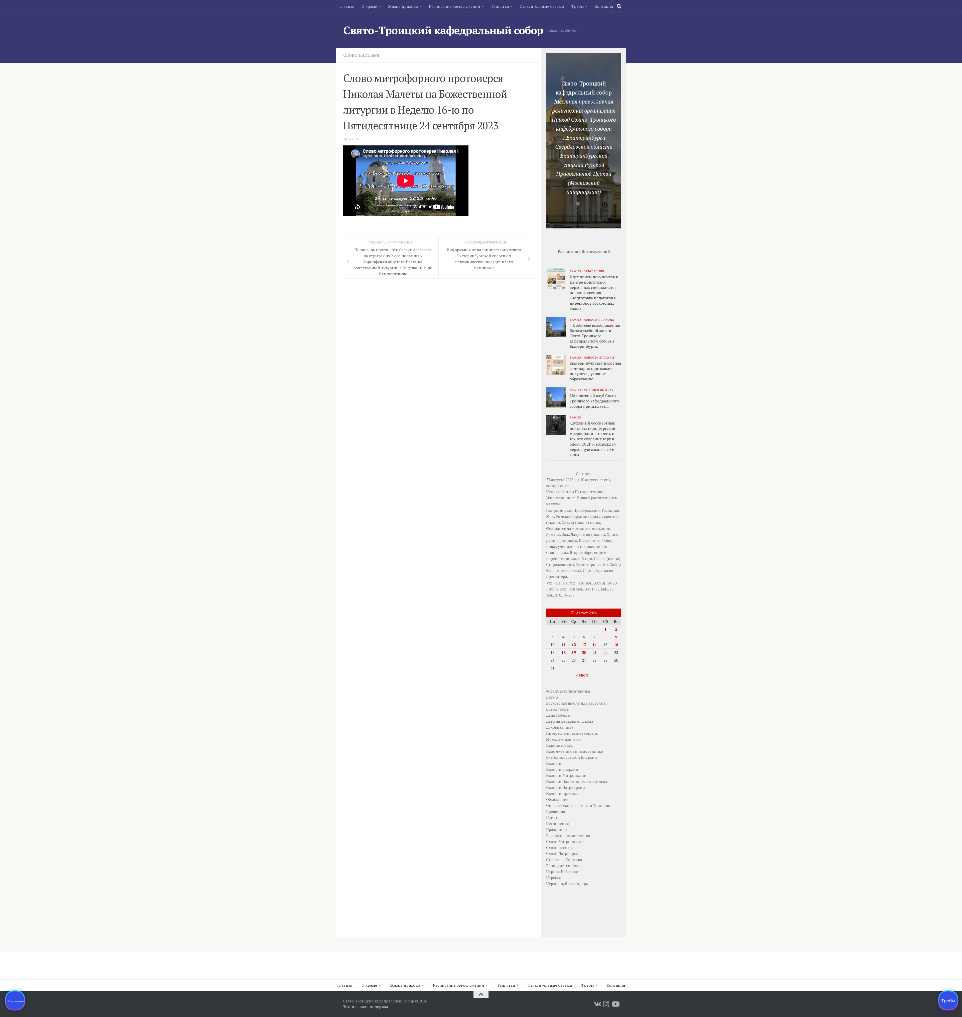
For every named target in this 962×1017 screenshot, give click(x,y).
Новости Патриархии (565, 787)
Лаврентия (609, 516)
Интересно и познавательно (572, 733)
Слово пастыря (361, 55)
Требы (577, 6)
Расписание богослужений (454, 6)
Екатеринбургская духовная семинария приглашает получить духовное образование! (595, 371)
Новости (553, 763)
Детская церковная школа (569, 721)
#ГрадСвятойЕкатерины (568, 691)
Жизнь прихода (403, 6)
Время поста (557, 709)
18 (563, 652)
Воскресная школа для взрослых (576, 703)
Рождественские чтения (568, 835)
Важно (575, 271)
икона (553, 522)
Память (552, 817)
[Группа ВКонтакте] (597, 1004)
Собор (608, 540)
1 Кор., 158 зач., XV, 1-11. (578, 588)
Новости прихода (598, 319)
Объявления (593, 271)
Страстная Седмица (564, 859)
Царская (553, 877)
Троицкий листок (562, 865)
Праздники (556, 829)
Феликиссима (558, 528)
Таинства (500, 6)
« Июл (582, 674)
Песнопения (557, 823)
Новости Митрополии (566, 775)
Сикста (568, 522)
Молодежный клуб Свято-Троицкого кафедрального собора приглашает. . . (594, 401)
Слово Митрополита (565, 841)
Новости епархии (598, 357)
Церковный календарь (567, 883)
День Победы (558, 715)
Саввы (600, 558)
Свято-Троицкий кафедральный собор (443, 30)
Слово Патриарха (562, 853)
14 (594, 644)
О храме (369, 6)
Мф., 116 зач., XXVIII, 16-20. (593, 582)
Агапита (583, 528)
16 (616, 644)
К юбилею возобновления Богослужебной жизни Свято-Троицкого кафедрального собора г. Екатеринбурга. (595, 336)
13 (584, 644)
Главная (346, 6)
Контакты (603, 6)
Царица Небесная (562, 871)
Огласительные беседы (542, 6)
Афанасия (604, 570)
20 (584, 652)
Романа (553, 534)
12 (574, 644)
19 (574, 652)
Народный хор (559, 745)
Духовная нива (559, 727)
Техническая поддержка (365, 1006)
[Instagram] (606, 1004)
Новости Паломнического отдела (576, 781)
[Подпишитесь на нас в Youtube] (615, 1004)
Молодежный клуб (599, 390)
